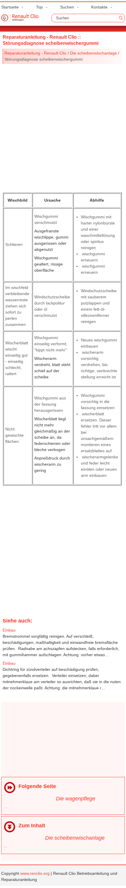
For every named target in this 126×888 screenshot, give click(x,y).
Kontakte (99, 7)
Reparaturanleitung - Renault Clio (35, 53)
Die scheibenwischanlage (93, 53)
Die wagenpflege (75, 799)
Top (39, 7)
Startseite (10, 7)
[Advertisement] (63, 127)
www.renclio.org (35, 873)
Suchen (67, 7)
